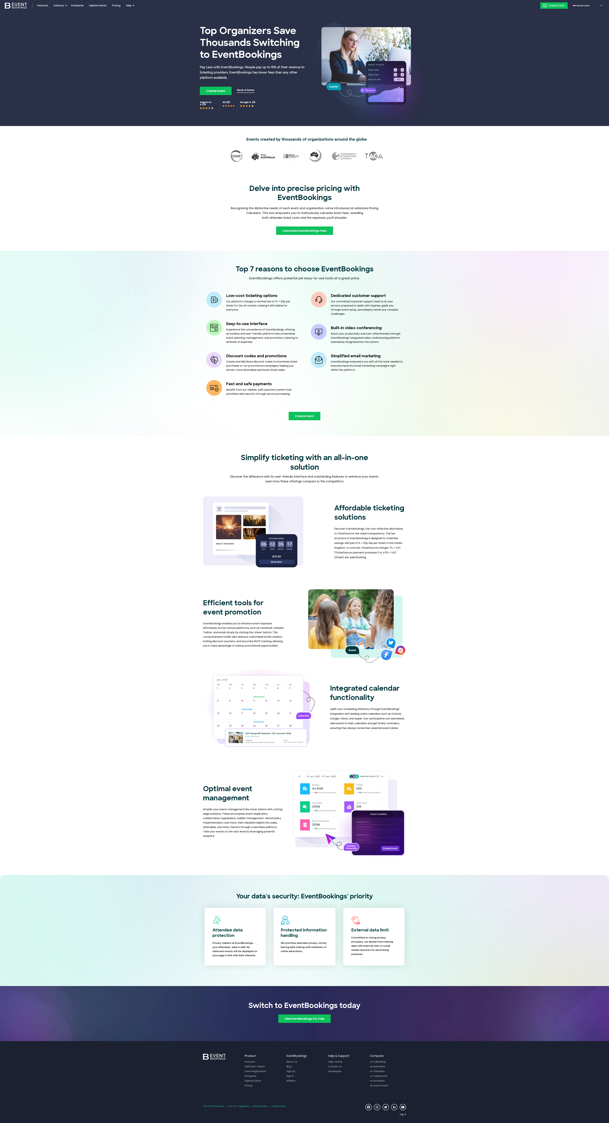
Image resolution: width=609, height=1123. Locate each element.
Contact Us (335, 1066)
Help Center (335, 1061)
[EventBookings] (16, 5)
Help (128, 5)
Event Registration (255, 1071)
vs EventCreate (379, 1085)
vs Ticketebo (377, 1071)
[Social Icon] (368, 1107)
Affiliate (291, 1080)
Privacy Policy (260, 1106)
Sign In (290, 1076)
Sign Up (290, 1071)
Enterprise (77, 5)
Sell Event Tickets (255, 1066)
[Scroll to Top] (402, 1114)
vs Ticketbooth (378, 1076)
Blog (288, 1066)
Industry (59, 5)
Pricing (116, 5)
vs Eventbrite (377, 1066)
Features (42, 5)
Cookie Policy (279, 1106)
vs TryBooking (378, 1061)
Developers (334, 1071)
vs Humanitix (377, 1080)
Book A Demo (245, 90)
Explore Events (98, 5)
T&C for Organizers (238, 1106)
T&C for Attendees (213, 1106)
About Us (291, 1061)
